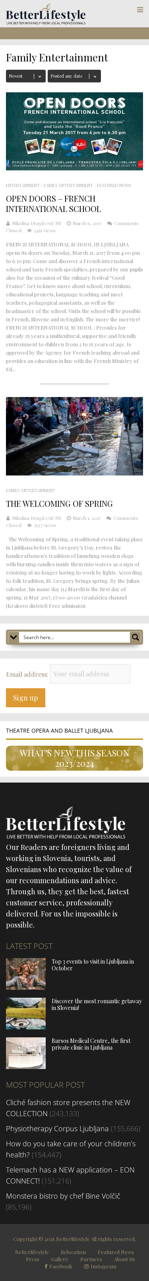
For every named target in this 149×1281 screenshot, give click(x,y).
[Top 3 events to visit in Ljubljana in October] (26, 987)
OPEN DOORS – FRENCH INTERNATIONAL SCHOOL (53, 203)
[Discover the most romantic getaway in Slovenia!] (26, 1026)
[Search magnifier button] (135, 637)
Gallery (59, 1259)
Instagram (103, 1266)
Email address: (28, 674)
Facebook (60, 1266)
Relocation (73, 1252)
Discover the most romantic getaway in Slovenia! (97, 1004)
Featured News (114, 185)
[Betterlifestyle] (45, 22)
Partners (91, 1259)
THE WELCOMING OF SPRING (59, 503)
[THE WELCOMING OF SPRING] (74, 473)
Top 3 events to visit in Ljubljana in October (93, 965)
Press (32, 1259)
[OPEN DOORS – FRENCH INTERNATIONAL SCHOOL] (74, 168)
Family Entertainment (68, 185)
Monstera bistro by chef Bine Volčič (63, 1196)
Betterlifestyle (32, 1252)
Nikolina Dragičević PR (36, 223)
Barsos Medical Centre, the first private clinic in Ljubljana (91, 1044)
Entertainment (23, 185)
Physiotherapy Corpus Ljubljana (57, 1128)
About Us (124, 1259)
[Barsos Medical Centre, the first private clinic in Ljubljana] (26, 1066)
